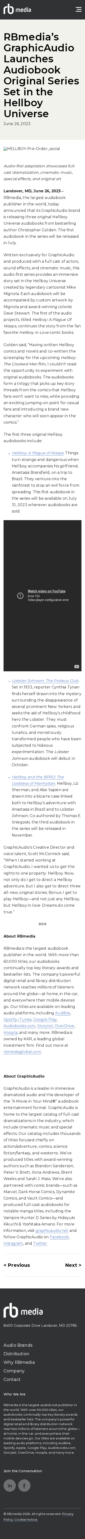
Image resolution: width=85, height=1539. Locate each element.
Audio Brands (18, 1345)
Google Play (45, 1019)
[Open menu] (78, 9)
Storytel (45, 1026)
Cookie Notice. (26, 1519)
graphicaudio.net (52, 1230)
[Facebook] (24, 1485)
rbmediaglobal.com (22, 1052)
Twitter (40, 1243)
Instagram (13, 1243)
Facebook (59, 1237)
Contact (12, 1379)
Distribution (16, 1353)
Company (14, 1371)
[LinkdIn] (10, 1485)
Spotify (10, 1019)
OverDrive (64, 1026)
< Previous (17, 1265)
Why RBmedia (19, 1362)
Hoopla (10, 1032)
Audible (62, 1013)
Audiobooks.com (19, 1026)
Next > (73, 1265)
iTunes (24, 1019)
